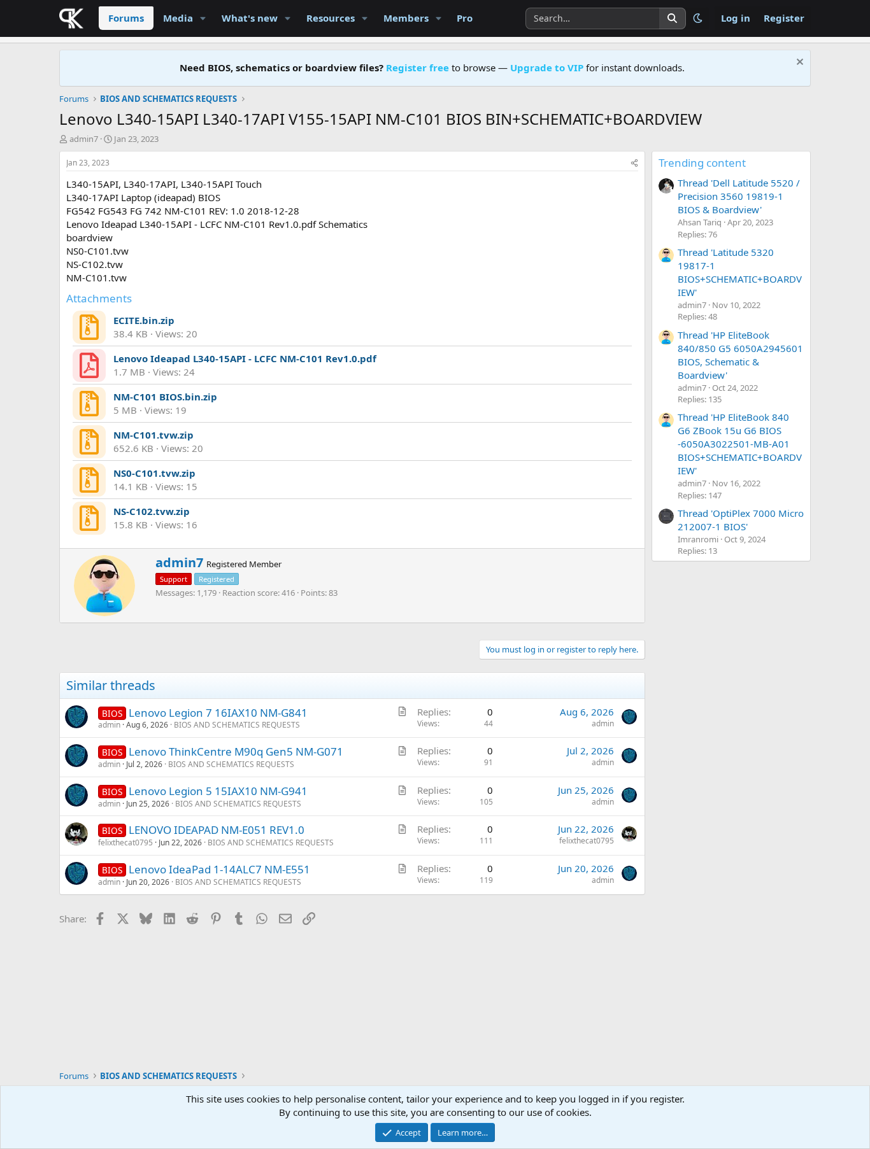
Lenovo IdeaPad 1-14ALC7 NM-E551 (219, 869)
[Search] (672, 18)
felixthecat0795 (125, 842)
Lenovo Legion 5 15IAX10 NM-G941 (218, 791)
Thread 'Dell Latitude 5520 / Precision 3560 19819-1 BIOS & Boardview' (739, 196)
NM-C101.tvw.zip (153, 434)
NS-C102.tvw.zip (151, 511)
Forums (126, 17)
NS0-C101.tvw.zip (154, 473)
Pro (465, 17)
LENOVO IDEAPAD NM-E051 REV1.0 (216, 829)
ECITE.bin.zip (144, 320)
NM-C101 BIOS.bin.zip (165, 396)
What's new (250, 17)
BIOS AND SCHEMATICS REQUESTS (237, 724)
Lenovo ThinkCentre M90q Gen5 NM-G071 (236, 751)
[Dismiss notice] (798, 63)
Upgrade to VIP (546, 67)
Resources (330, 17)
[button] (203, 18)
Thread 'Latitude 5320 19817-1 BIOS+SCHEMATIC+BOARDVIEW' (740, 272)
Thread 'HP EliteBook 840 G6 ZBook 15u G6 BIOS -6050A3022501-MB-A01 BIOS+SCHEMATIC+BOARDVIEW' (740, 444)
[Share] (634, 163)
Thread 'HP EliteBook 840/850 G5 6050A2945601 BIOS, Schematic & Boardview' (740, 354)
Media (178, 17)
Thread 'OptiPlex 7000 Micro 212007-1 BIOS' (741, 520)
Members (406, 17)
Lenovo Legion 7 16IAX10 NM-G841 (218, 712)
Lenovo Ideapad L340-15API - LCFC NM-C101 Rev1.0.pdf (244, 358)
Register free (417, 67)
